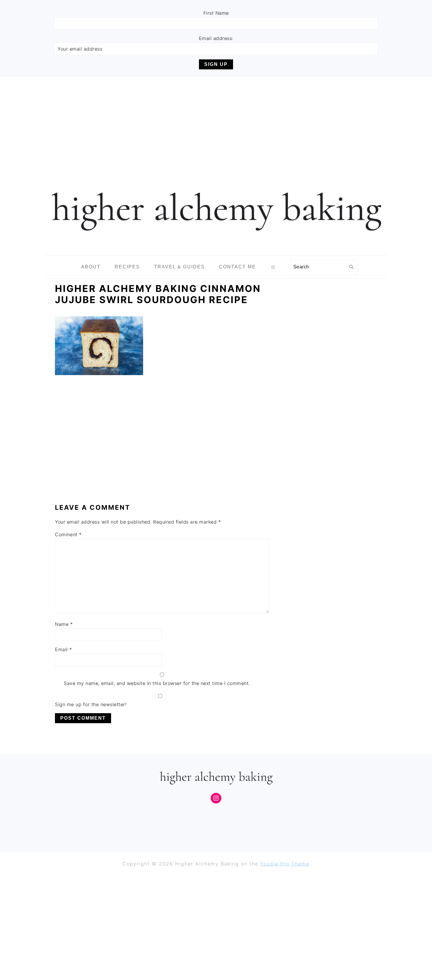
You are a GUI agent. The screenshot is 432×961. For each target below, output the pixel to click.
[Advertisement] (216, 121)
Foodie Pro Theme (284, 864)
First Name (216, 13)
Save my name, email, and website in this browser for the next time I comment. (157, 683)
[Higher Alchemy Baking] (216, 251)
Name (64, 624)
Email (63, 649)
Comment (68, 534)
